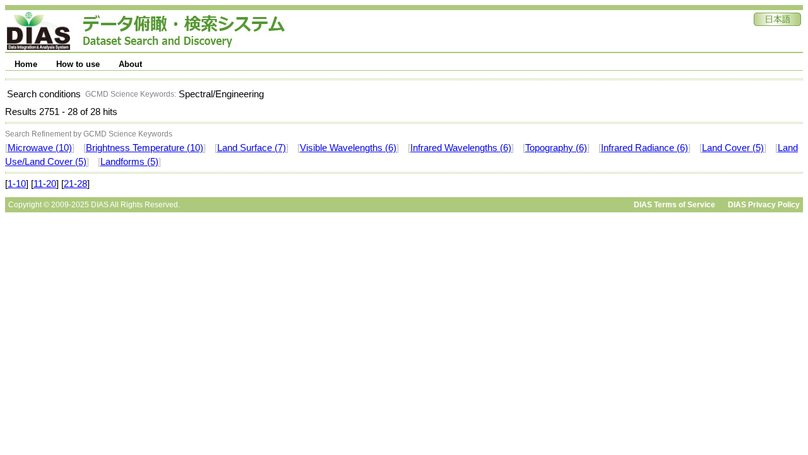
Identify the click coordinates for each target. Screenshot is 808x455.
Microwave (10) (40, 148)
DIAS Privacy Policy (764, 204)
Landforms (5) (129, 162)
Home (26, 64)
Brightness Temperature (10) (144, 148)
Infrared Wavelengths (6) (460, 148)
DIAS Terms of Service (674, 204)
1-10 (17, 184)
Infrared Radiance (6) (644, 148)
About (130, 64)
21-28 (75, 184)
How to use (78, 64)
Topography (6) (556, 148)
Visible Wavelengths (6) (348, 148)
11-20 (44, 184)
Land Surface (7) (251, 148)
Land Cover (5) (733, 148)
